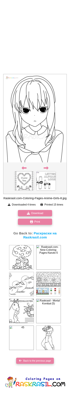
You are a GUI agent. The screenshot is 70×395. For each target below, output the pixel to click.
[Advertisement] (35, 38)
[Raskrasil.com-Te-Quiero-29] (21, 284)
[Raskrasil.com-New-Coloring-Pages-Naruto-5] (48, 257)
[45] (21, 338)
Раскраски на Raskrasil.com (40, 235)
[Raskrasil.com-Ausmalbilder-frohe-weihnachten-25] (21, 311)
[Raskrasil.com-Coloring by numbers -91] (48, 284)
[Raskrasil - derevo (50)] (21, 257)
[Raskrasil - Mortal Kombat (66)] (48, 338)
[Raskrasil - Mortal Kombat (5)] (48, 311)
